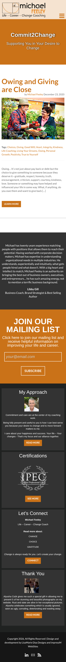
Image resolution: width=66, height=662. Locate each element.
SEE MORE (33, 498)
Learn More (11, 204)
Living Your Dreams (27, 150)
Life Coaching (9, 150)
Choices (11, 147)
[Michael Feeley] (23, 9)
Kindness (58, 147)
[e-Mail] (33, 655)
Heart (39, 147)
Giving (20, 147)
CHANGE (33, 536)
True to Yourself (29, 154)
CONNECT (32, 560)
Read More (33, 442)
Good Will (29, 147)
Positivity (16, 154)
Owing (41, 150)
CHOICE (33, 541)
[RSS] (39, 655)
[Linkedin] (26, 655)
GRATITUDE (33, 547)
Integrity (47, 147)
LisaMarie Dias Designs (34, 642)
